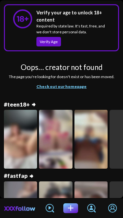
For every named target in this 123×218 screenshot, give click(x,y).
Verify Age (49, 41)
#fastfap (16, 176)
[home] (19, 208)
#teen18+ (17, 104)
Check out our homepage (61, 86)
